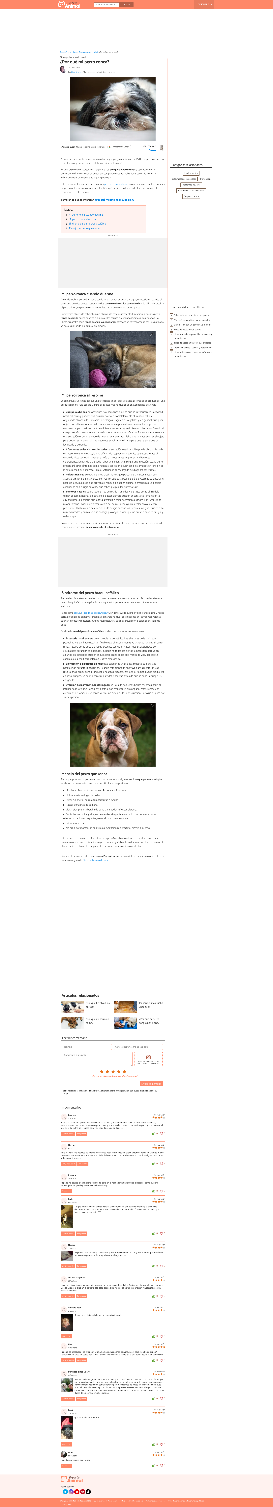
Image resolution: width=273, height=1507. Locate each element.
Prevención (205, 179)
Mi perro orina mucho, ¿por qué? (151, 1005)
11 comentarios (74, 67)
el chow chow (101, 613)
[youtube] (76, 1491)
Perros (152, 150)
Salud (75, 52)
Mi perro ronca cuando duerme (86, 215)
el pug (77, 613)
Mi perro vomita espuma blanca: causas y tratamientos (193, 336)
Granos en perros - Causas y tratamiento (193, 348)
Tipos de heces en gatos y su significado (192, 343)
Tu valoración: (94, 1076)
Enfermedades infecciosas (184, 179)
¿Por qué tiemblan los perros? (98, 1005)
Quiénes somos (99, 1501)
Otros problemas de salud (88, 52)
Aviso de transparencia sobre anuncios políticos (186, 1501)
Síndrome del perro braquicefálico (87, 224)
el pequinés (87, 613)
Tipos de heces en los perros (187, 330)
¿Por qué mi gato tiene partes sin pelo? (192, 320)
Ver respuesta (68, 1133)
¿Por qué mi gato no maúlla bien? (114, 200)
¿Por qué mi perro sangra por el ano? (149, 1021)
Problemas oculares (191, 185)
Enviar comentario (151, 1084)
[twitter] (65, 1491)
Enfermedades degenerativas (191, 191)
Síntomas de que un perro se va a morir (192, 325)
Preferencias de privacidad (155, 1501)
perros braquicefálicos (115, 184)
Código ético (67, 1504)
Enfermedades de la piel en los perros (191, 315)
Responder (81, 1133)
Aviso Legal (112, 1501)
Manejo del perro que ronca (84, 228)
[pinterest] (82, 1491)
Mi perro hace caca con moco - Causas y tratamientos (193, 354)
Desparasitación (191, 196)
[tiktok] (88, 1491)
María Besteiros (76, 72)
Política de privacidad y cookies (131, 1501)
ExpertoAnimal (65, 52)
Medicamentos (191, 173)
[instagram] (71, 1491)
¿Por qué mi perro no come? (97, 1021)
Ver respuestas (68, 1163)
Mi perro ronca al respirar (83, 219)
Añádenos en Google (120, 147)
